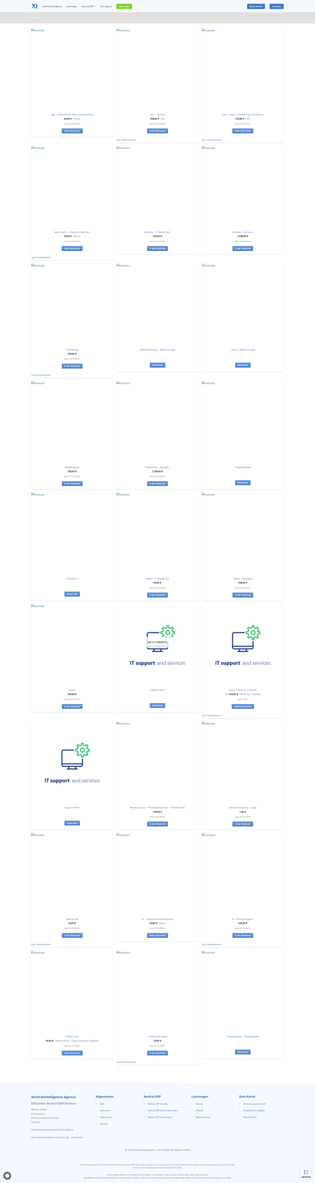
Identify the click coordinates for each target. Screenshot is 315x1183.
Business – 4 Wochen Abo (157, 232)
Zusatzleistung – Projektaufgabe (243, 1036)
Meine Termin (250, 1117)
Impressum (105, 1110)
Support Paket (157, 689)
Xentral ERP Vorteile (157, 1103)
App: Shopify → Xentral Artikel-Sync (72, 232)
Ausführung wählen (243, 706)
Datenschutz (106, 1117)
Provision (72, 578)
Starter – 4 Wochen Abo (157, 578)
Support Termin (72, 807)
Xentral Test (72, 919)
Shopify (199, 1110)
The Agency (106, 6)
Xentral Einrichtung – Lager (243, 807)
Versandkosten (128, 139)
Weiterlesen (157, 365)
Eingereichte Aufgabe (254, 1110)
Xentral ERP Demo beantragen (162, 1110)
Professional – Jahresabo (157, 467)
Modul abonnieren (72, 131)
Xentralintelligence (52, 6)
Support (72, 689)
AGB (102, 1103)
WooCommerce (202, 1117)
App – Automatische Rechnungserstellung (72, 114)
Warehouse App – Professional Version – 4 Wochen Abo (157, 807)
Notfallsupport (72, 467)
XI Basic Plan (72, 1036)
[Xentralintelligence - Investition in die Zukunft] (34, 6)
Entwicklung (72, 349)
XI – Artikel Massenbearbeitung (157, 919)
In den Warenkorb (157, 248)
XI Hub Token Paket (157, 1036)
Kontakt (103, 1123)
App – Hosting (157, 114)
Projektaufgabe (242, 467)
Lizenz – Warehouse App (243, 349)
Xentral (199, 1103)
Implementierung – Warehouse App (157, 349)
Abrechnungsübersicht (254, 1103)
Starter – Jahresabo (242, 578)
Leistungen (71, 6)
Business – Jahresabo (242, 232)
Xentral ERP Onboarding (159, 1117)
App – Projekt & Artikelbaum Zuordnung (242, 114)
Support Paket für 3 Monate (243, 689)
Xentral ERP (87, 6)
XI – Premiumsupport (242, 919)
